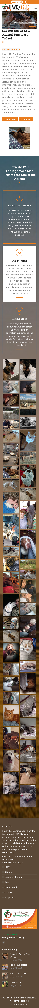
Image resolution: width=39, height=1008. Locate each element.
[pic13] (28, 458)
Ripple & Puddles (18, 964)
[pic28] (11, 605)
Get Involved (10, 887)
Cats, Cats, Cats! (18, 973)
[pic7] (11, 413)
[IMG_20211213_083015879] (28, 796)
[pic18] (11, 502)
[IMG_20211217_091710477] (28, 649)
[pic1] (11, 369)
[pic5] (11, 400)
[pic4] (28, 387)
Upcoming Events (13, 877)
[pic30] (28, 626)
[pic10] (28, 440)
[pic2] (28, 369)
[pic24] (28, 564)
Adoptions (9, 897)
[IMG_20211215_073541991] (11, 715)
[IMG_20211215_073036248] (11, 669)
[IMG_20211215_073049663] (28, 751)
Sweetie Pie (15, 982)
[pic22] (11, 551)
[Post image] (5, 956)
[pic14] (28, 476)
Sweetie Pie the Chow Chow (20, 955)
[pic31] (11, 623)
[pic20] (11, 530)
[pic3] (11, 387)
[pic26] (11, 582)
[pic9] (11, 424)
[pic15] (11, 472)
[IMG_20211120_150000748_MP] (11, 684)
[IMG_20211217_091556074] (28, 728)
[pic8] (28, 423)
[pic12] (11, 454)
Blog (6, 882)
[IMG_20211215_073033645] (11, 698)
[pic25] (28, 574)
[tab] (11, 49)
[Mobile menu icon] (35, 7)
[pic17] (28, 494)
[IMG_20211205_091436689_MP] (28, 666)
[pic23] (11, 564)
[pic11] (11, 436)
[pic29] (28, 609)
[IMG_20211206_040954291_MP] (28, 773)
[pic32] (11, 636)
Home (7, 866)
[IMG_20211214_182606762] (11, 738)
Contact (8, 892)
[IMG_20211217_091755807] (28, 683)
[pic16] (11, 485)
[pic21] (28, 544)
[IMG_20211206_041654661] (11, 760)
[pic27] (28, 591)
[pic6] (28, 404)
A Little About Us (11, 49)
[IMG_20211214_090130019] (11, 652)
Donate (8, 872)
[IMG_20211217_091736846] (28, 706)
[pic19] (28, 515)
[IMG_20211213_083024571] (11, 783)
